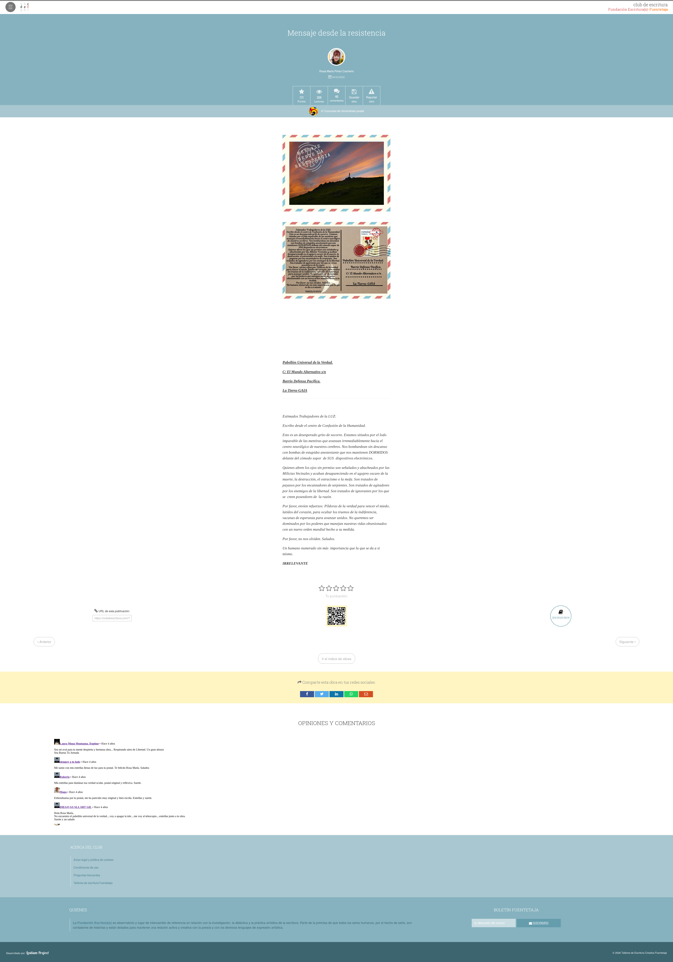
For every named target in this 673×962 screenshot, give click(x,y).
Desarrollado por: (27, 953)
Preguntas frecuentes (87, 875)
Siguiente (626, 641)
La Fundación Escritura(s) (92, 922)
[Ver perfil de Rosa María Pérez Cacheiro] (336, 57)
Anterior (45, 641)
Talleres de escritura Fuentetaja (93, 883)
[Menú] (10, 7)
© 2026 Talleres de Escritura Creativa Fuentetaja (640, 952)
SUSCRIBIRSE (540, 923)
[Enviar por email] (366, 694)
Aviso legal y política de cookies (93, 860)
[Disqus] (336, 781)
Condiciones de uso (86, 867)
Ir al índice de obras (336, 658)
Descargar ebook (560, 617)
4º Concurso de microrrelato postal (342, 111)
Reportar (371, 99)
